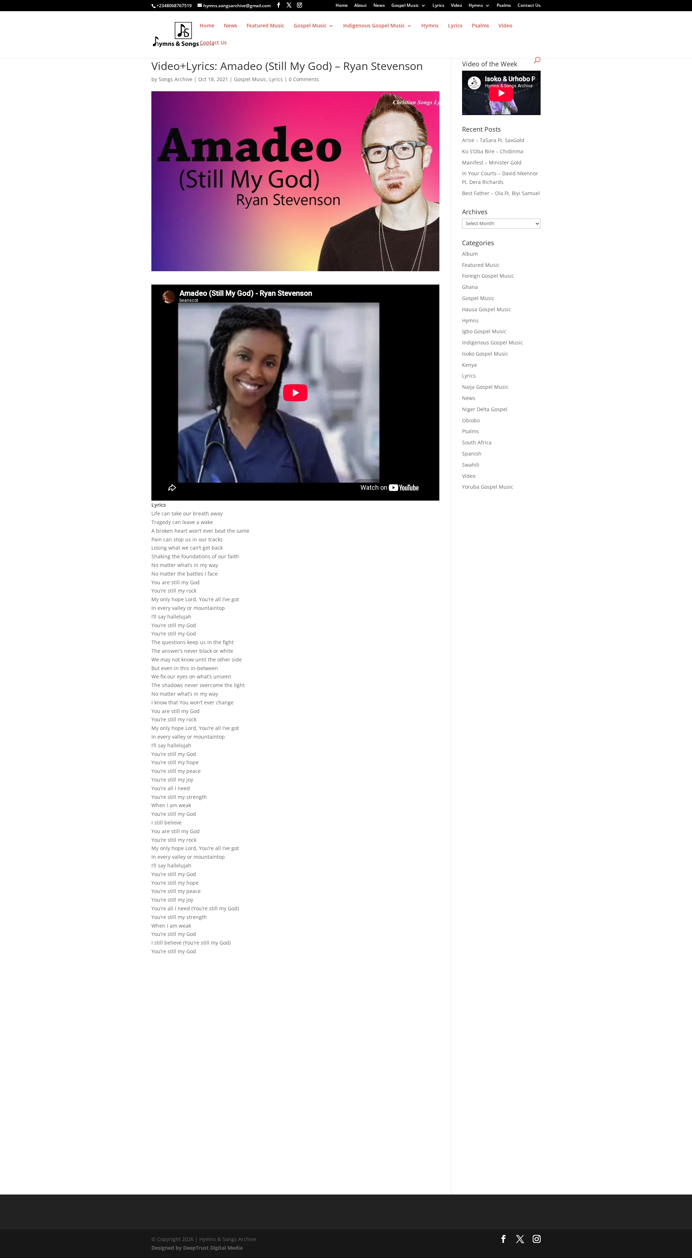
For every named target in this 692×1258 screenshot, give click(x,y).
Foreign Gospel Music (488, 275)
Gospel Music (405, 5)
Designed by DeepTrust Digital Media (197, 1247)
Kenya (469, 364)
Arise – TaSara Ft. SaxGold (493, 140)
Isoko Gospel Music (485, 353)
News (379, 5)
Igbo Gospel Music (484, 331)
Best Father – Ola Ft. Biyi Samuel (501, 193)
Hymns (476, 5)
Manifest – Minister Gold (492, 162)
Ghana (470, 286)
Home (342, 5)
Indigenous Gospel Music (374, 26)
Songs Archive (175, 79)
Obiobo (471, 420)
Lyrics (438, 5)
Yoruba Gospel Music (487, 486)
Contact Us (529, 5)
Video (456, 5)
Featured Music (265, 26)
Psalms (504, 5)
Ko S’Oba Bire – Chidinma (492, 151)
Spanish (472, 453)
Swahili (470, 464)
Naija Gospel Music (485, 386)
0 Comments (304, 79)
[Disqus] (295, 1054)
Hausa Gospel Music (486, 309)
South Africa (477, 442)
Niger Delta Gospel (484, 409)
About (360, 5)
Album (470, 253)
